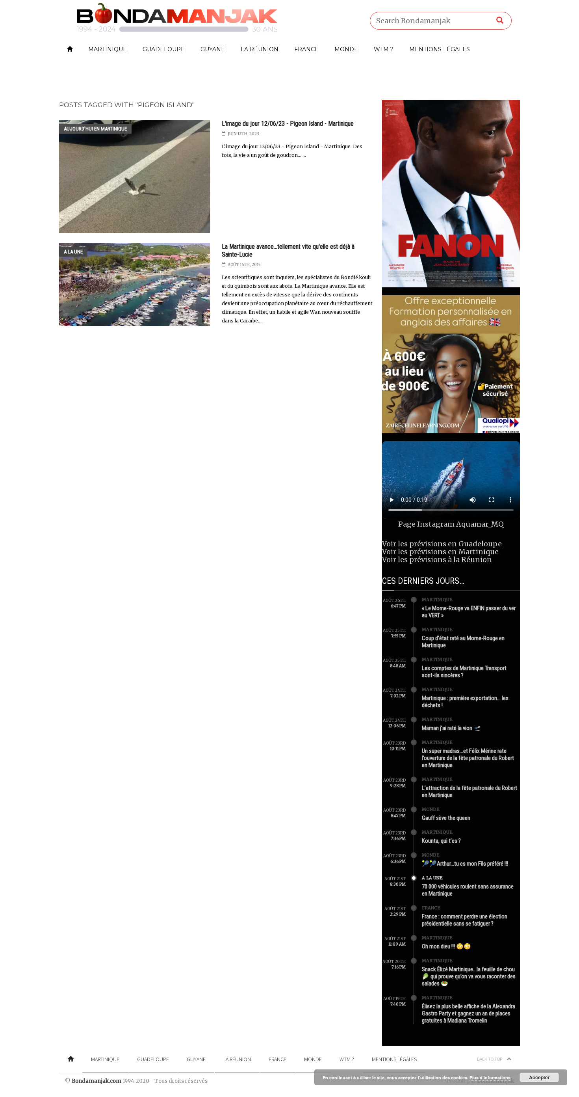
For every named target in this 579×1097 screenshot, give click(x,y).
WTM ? (383, 49)
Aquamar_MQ (480, 524)
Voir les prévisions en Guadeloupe (442, 543)
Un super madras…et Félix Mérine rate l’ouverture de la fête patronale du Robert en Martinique (468, 758)
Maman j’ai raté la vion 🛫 (451, 728)
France (306, 49)
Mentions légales (439, 49)
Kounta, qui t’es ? (441, 840)
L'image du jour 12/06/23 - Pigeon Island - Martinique (288, 123)
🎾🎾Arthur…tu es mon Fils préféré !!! (465, 863)
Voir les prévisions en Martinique (440, 551)
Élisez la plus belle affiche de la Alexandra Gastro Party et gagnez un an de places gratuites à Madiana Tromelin (468, 1013)
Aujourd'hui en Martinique (95, 129)
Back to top (490, 1059)
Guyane (212, 49)
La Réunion (259, 49)
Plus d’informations (490, 1077)
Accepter (539, 1077)
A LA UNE (73, 252)
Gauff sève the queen (446, 817)
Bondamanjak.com (96, 1081)
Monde (346, 49)
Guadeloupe (164, 49)
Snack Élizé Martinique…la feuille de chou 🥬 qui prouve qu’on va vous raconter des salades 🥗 (469, 976)
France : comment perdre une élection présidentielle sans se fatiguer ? (464, 920)
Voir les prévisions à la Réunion (437, 559)
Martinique (107, 49)
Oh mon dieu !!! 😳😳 (446, 946)
